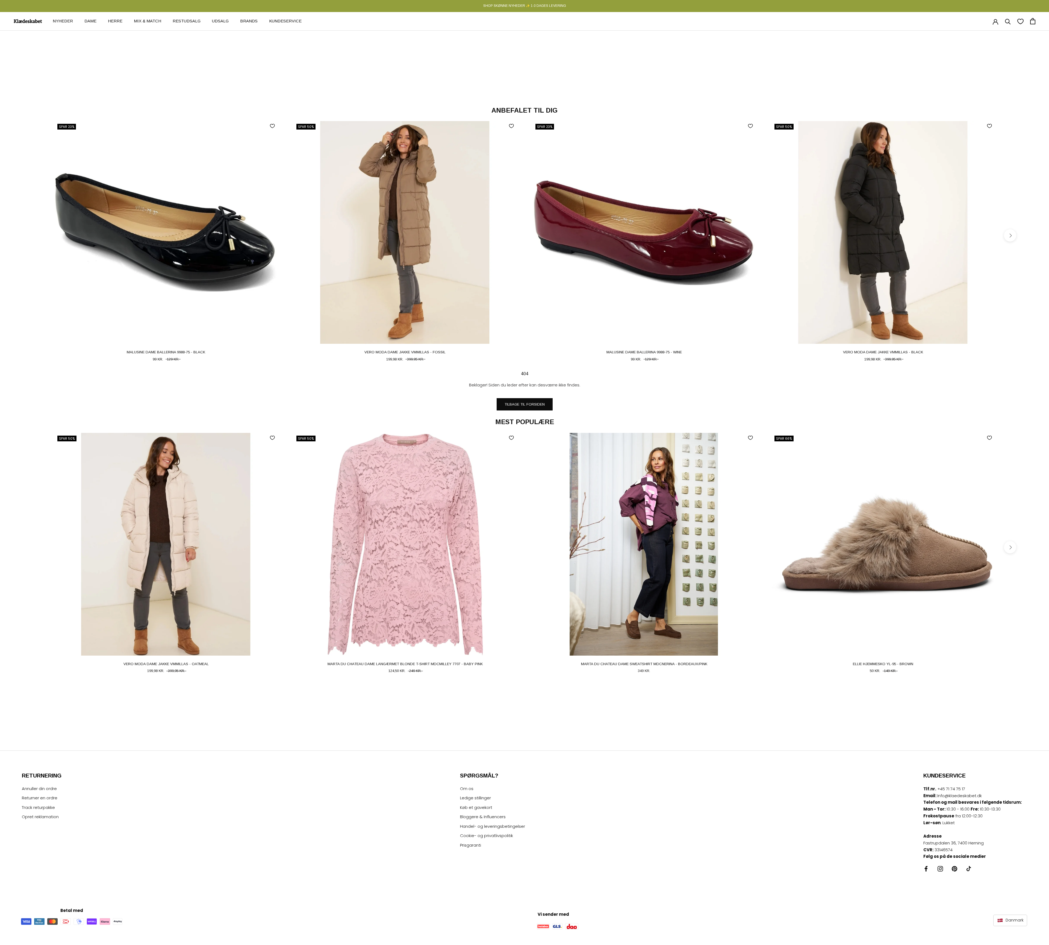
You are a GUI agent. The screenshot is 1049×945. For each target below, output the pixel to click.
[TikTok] (968, 868)
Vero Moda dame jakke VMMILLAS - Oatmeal (166, 664)
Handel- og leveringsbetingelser (492, 826)
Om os (466, 788)
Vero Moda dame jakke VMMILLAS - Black (883, 352)
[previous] (39, 235)
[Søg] (1008, 21)
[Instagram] (940, 868)
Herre (115, 21)
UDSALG (220, 21)
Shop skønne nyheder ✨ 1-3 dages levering (524, 6)
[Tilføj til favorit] (272, 126)
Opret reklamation (40, 817)
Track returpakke (38, 807)
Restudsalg (187, 21)
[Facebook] (926, 868)
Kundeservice (285, 21)
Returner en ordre (39, 798)
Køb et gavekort (476, 807)
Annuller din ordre (39, 788)
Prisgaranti (470, 845)
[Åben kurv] (1032, 21)
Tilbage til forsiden (525, 404)
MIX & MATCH (147, 21)
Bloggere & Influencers (483, 817)
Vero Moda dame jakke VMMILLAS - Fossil (405, 352)
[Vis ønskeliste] (1020, 21)
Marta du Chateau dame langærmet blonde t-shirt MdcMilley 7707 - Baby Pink (405, 664)
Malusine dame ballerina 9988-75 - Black (166, 352)
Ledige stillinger (475, 798)
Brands (249, 21)
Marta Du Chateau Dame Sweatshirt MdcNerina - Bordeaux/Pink (644, 664)
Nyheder (63, 21)
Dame (90, 21)
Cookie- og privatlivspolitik (486, 835)
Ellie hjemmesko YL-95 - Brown (883, 664)
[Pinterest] (954, 868)
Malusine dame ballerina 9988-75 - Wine (644, 352)
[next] (1010, 235)
